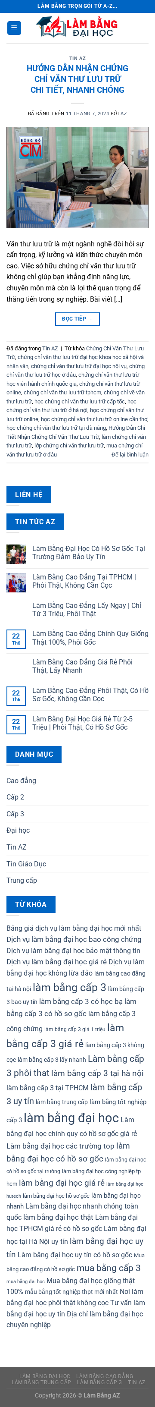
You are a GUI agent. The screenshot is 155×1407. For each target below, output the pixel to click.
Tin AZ (77, 58)
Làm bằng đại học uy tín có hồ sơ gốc (75, 1255)
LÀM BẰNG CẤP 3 (99, 1382)
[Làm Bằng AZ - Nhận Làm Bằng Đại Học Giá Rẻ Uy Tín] (77, 28)
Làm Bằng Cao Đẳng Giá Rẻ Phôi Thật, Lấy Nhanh (82, 666)
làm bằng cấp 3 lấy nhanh (52, 1059)
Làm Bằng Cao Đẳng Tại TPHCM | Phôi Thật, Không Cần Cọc (84, 581)
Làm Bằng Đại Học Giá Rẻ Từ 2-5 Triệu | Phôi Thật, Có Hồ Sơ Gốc (82, 723)
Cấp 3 (15, 814)
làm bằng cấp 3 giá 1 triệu (74, 1029)
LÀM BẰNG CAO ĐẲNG (104, 1376)
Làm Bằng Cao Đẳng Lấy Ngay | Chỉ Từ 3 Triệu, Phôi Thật (86, 609)
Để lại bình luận (130, 454)
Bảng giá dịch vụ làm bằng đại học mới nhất (73, 928)
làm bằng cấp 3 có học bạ (81, 1002)
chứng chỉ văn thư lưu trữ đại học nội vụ (79, 366)
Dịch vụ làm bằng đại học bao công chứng (74, 939)
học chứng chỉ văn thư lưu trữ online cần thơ (94, 419)
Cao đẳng (21, 781)
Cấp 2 (15, 797)
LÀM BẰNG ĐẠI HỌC (45, 1376)
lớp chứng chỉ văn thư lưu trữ (69, 445)
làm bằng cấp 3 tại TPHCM (47, 1088)
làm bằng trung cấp (62, 1102)
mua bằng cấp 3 (109, 1268)
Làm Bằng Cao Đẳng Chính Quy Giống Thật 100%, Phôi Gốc (90, 638)
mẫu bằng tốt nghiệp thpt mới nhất (71, 1291)
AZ (124, 113)
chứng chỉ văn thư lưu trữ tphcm (62, 392)
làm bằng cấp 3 (69, 987)
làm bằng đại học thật (58, 1217)
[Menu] (14, 28)
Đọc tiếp (77, 319)
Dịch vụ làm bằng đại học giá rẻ (56, 962)
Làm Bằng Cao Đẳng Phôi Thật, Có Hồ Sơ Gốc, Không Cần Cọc (90, 694)
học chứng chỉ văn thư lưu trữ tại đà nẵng (56, 428)
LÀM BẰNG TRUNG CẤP (41, 1382)
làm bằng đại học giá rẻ (62, 1183)
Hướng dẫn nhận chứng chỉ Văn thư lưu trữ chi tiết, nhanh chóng (77, 79)
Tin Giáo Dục (26, 864)
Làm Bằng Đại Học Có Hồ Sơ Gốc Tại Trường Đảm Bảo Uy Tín (88, 553)
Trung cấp (21, 880)
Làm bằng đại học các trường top (60, 1146)
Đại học (18, 830)
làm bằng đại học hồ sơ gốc (56, 1196)
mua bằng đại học (25, 1281)
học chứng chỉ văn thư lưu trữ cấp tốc (79, 401)
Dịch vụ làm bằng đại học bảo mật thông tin (73, 951)
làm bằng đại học (71, 1118)
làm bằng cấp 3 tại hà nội (97, 1073)
